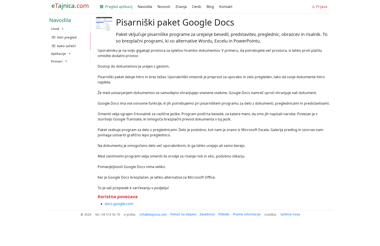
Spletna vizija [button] (290, 214)
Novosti (163, 6)
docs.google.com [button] (119, 203)
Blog (210, 6)
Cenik (196, 6)
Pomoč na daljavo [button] (183, 214)
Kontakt (225, 6)
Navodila (145, 6)
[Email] (153, 214)
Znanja (181, 6)
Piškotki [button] (223, 214)
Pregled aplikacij (118, 6)
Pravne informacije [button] (247, 214)
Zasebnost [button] (207, 214)
